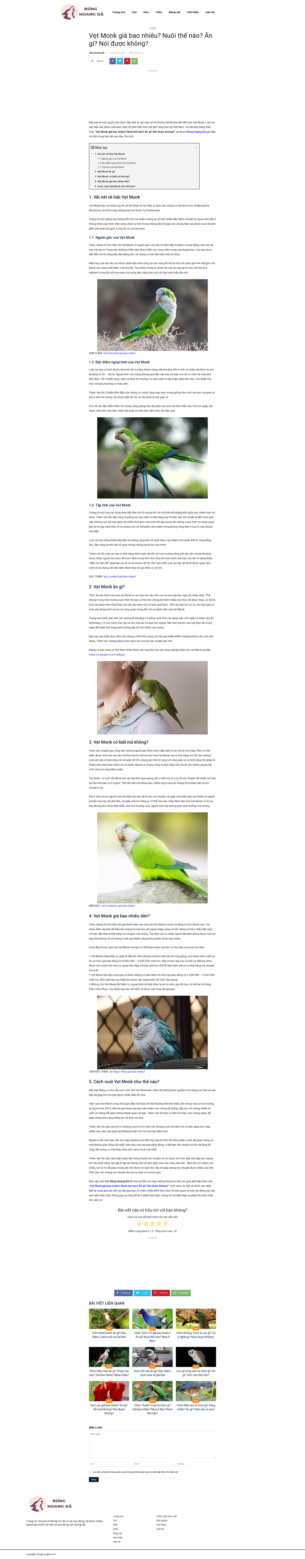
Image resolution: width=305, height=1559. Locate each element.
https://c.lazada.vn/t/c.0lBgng (107, 654)
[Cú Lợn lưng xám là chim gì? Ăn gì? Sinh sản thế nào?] (196, 1357)
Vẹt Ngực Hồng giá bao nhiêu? (127, 1071)
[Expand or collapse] (196, 147)
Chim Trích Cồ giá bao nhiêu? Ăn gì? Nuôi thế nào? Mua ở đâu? (152, 1336)
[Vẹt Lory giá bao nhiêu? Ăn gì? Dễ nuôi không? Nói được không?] (109, 1391)
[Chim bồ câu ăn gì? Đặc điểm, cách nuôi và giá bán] (152, 1357)
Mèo (115, 1524)
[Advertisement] (152, 94)
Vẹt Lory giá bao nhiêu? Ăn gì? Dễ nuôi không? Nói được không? (109, 1409)
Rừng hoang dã (96, 53)
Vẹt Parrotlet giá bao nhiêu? (119, 353)
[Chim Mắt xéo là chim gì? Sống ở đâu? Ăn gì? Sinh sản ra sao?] (196, 1391)
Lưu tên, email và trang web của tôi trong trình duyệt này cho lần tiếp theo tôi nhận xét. (135, 1472)
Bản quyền (161, 1520)
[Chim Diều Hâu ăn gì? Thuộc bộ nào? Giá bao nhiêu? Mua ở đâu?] (109, 1357)
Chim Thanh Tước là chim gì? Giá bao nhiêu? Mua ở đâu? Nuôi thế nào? (152, 1409)
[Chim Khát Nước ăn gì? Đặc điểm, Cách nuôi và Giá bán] (109, 1319)
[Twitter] (120, 61)
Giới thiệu (118, 1537)
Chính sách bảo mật (166, 1516)
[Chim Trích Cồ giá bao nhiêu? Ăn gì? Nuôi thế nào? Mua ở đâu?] (152, 1319)
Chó (115, 1520)
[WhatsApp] (134, 61)
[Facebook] (112, 61)
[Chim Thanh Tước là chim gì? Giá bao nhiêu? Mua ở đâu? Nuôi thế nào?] (152, 1391)
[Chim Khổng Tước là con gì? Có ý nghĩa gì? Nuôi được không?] (196, 1319)
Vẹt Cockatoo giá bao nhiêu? (118, 905)
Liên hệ (116, 1541)
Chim (152, 28)
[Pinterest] (127, 61)
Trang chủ (118, 1516)
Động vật (117, 1533)
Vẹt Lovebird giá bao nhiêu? (119, 576)
